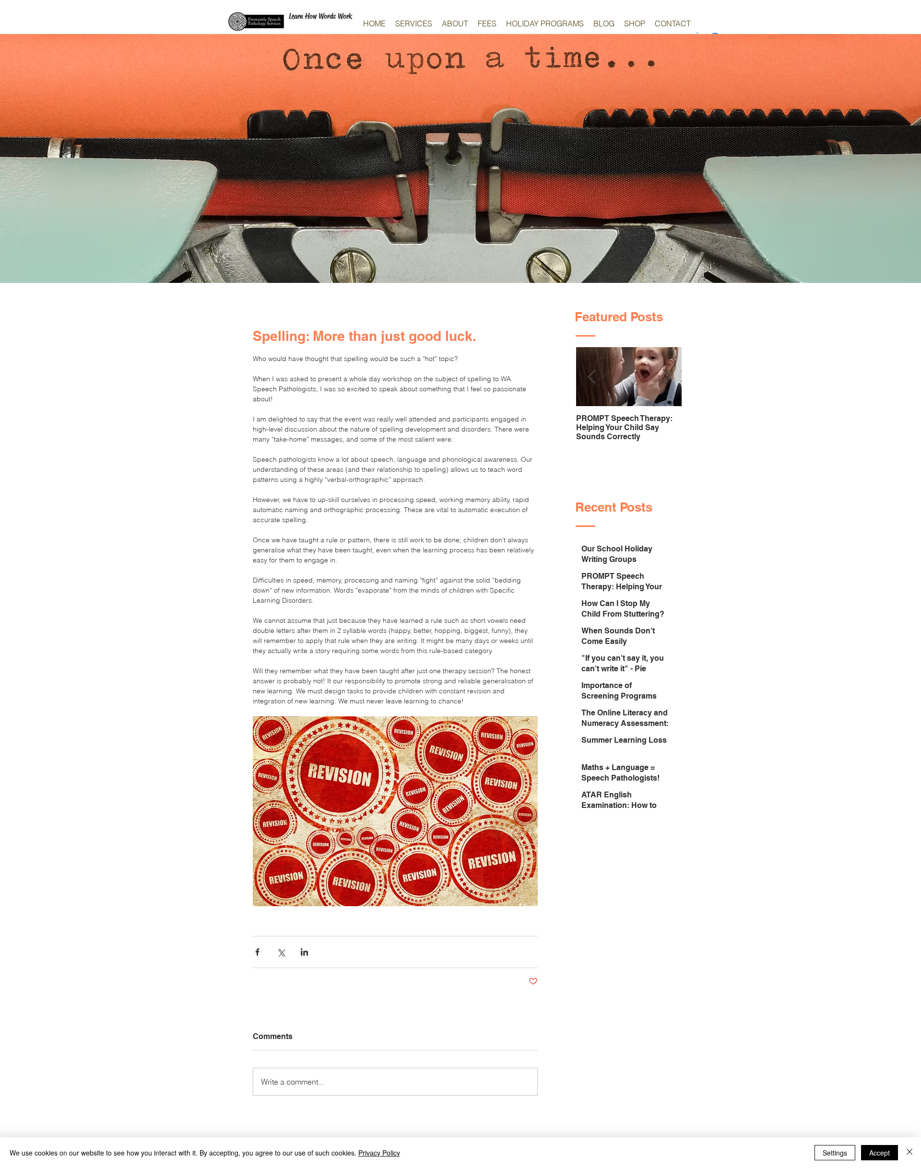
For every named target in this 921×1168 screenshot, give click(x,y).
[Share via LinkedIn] (304, 952)
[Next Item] (666, 376)
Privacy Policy (379, 1152)
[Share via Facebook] (257, 952)
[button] (413, 23)
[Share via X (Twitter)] (280, 952)
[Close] (909, 1152)
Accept (879, 1152)
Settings (835, 1152)
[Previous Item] (591, 376)
